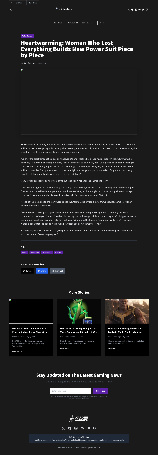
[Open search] (11, 10)
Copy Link (59, 270)
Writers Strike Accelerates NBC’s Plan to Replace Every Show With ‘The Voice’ (29, 332)
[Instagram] (136, 10)
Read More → (17, 351)
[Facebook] (132, 10)
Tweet (28, 270)
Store (102, 23)
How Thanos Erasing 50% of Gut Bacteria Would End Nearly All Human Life (125, 332)
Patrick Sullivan (18, 337)
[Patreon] (143, 10)
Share (43, 270)
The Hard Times (17, 3)
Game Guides (87, 23)
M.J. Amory (64, 337)
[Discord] (139, 10)
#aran (24, 252)
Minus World (73, 23)
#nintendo (47, 252)
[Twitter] (129, 10)
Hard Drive (33, 3)
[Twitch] (147, 10)
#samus (58, 252)
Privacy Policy (94, 447)
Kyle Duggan (29, 63)
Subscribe (100, 391)
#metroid (35, 252)
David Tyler (112, 337)
